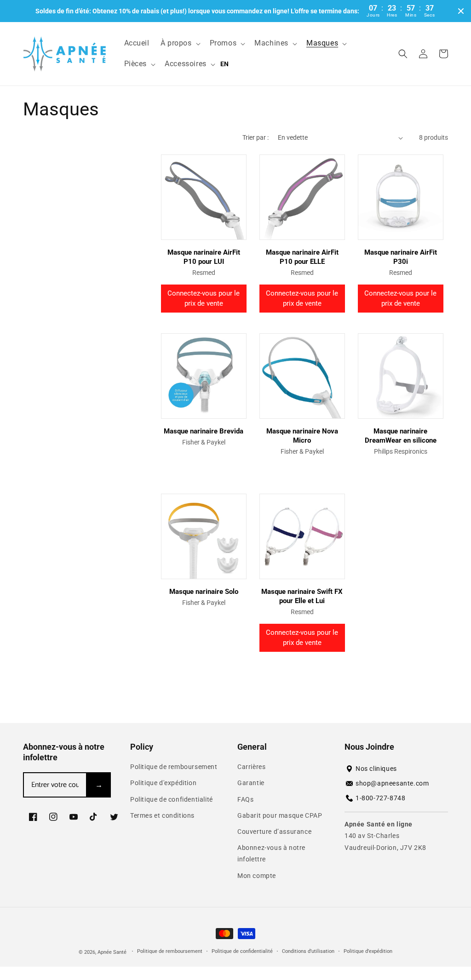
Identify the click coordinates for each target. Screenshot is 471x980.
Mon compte (256, 875)
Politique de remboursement (174, 766)
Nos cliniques (376, 768)
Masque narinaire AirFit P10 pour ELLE (302, 257)
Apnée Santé (113, 952)
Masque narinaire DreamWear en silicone (401, 435)
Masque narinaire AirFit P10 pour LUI (203, 257)
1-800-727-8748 (380, 798)
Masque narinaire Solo (203, 591)
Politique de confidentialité (171, 799)
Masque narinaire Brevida (203, 431)
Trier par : (255, 137)
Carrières (251, 766)
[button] (179, 43)
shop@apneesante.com (392, 783)
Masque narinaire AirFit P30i (400, 257)
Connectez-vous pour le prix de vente (203, 298)
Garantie (250, 782)
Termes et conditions (162, 815)
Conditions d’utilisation (308, 951)
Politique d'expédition (163, 782)
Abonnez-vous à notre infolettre (271, 853)
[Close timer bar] (460, 11)
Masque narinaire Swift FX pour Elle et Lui (302, 596)
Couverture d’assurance (274, 831)
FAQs (245, 799)
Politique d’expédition (368, 951)
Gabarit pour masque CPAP (279, 815)
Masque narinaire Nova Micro (302, 435)
